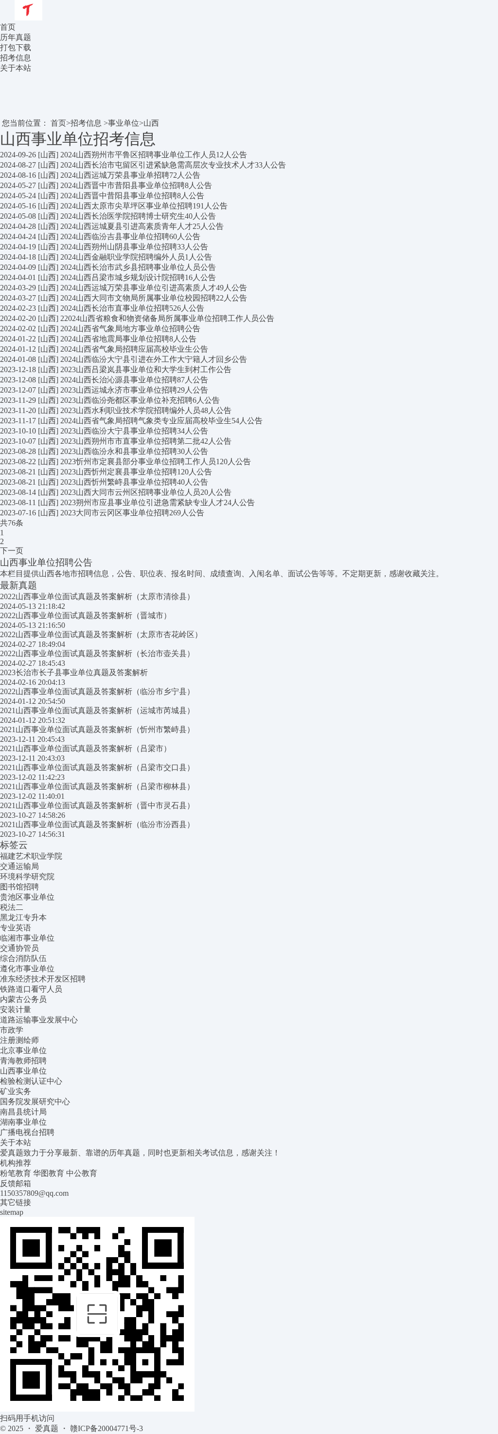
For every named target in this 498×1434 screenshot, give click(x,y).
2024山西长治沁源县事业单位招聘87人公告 (134, 380)
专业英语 (15, 928)
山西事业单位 (23, 1071)
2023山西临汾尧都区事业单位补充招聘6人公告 (140, 400)
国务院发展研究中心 (35, 1101)
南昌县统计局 (23, 1112)
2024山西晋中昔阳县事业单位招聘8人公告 (132, 195)
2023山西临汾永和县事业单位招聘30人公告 (134, 451)
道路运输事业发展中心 (39, 1020)
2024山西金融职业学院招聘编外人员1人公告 (136, 257)
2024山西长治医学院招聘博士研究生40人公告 (138, 216)
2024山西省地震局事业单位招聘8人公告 (128, 339)
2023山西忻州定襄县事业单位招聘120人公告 (136, 472)
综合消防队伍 (23, 958)
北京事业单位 (23, 1050)
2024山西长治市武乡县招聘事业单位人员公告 (138, 267)
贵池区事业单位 (27, 897)
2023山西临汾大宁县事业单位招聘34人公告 (134, 431)
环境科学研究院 (27, 876)
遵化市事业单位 (27, 968)
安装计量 (15, 1009)
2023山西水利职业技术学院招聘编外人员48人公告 (145, 410)
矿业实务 (15, 1091)
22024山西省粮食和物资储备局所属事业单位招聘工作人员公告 (167, 318)
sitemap (11, 1212)
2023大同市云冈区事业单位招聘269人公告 (132, 513)
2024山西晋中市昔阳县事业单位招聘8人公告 (136, 185)
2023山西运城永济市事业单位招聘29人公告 (134, 390)
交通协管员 (19, 948)
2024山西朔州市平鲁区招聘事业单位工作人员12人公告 (153, 155)
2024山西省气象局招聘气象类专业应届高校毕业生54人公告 (161, 420)
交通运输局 (19, 866)
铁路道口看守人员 (31, 989)
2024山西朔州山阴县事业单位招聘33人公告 (134, 247)
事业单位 (123, 123)
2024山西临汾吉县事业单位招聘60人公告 (130, 236)
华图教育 (48, 1173)
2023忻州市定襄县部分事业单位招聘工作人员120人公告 (155, 461)
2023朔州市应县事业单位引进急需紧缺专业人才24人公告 (157, 502)
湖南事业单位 (23, 1122)
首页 (8, 27)
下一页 (11, 551)
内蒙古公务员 (23, 999)
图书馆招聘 (19, 887)
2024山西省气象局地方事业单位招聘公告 (130, 328)
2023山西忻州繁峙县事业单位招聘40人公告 (134, 482)
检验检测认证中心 (31, 1081)
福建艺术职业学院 (31, 856)
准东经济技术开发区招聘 (43, 979)
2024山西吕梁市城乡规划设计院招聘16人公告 (138, 277)
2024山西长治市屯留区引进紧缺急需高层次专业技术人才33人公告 (173, 165)
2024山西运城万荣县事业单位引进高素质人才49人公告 (153, 287)
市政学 (11, 1030)
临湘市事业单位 (27, 938)
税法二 (11, 907)
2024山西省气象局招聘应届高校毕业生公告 (134, 349)
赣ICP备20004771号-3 (106, 1428)
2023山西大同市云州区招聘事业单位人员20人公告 (145, 492)
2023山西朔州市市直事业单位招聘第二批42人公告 (145, 441)
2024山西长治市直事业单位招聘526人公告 (132, 308)
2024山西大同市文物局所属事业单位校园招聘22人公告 (153, 298)
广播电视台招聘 (27, 1132)
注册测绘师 (19, 1040)
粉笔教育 (15, 1173)
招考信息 (86, 123)
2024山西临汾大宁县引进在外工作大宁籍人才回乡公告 (153, 359)
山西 (151, 123)
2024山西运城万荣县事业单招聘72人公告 (130, 175)
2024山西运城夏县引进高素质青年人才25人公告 (142, 226)
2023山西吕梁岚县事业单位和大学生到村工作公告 (145, 369)
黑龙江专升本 (23, 917)
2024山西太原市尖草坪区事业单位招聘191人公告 (144, 206)
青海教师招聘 (23, 1061)
